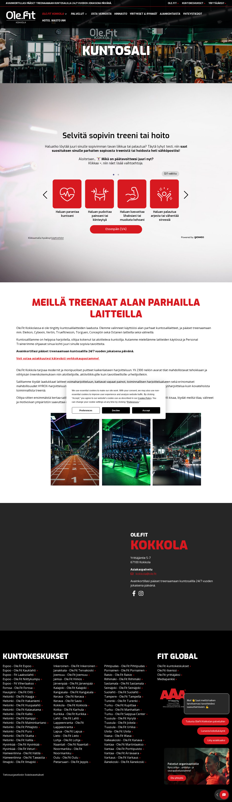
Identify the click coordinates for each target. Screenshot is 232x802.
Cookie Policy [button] (144, 398)
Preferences (85, 410)
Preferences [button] (133, 402)
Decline (116, 410)
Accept (146, 410)
